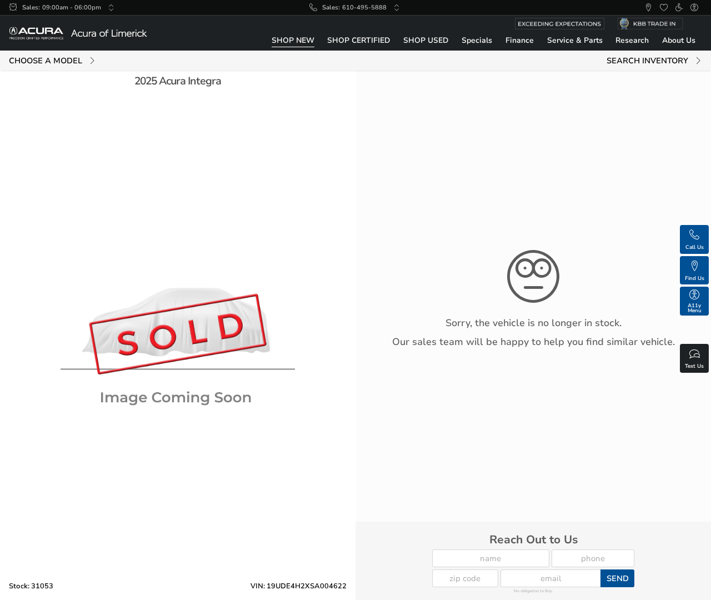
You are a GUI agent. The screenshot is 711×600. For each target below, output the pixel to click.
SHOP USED (425, 40)
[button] (648, 8)
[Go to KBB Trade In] (656, 23)
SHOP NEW (293, 40)
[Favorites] (664, 8)
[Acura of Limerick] (78, 33)
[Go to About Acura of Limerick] (559, 23)
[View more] (111, 8)
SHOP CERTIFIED (358, 40)
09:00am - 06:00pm (71, 7)
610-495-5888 (364, 7)
